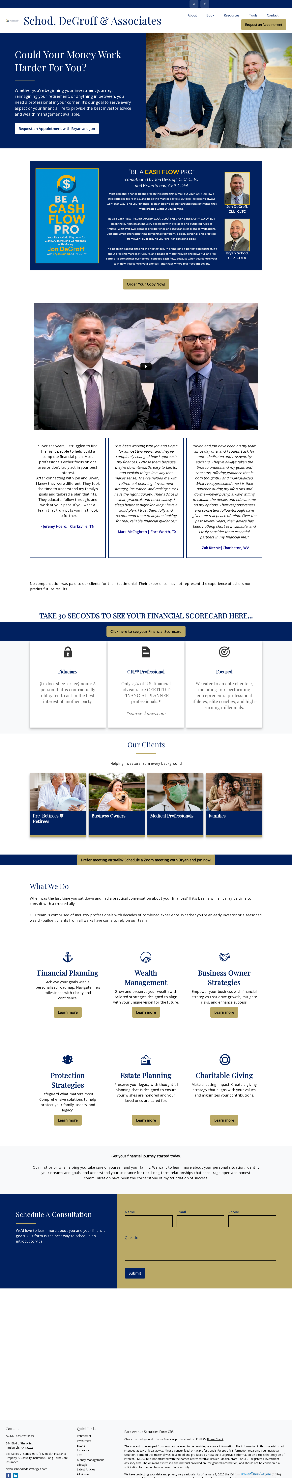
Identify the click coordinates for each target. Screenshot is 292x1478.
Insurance (83, 1450)
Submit (135, 1273)
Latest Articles (86, 1469)
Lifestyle (82, 1464)
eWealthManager (270, 4)
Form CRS (166, 1432)
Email (181, 1212)
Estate (81, 1445)
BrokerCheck (215, 1439)
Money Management (90, 1460)
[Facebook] (204, 4)
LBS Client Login (231, 4)
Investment (84, 1441)
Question (132, 1237)
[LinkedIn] (194, 4)
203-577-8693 (91, 4)
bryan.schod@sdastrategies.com (131, 4)
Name (130, 1212)
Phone (233, 1212)
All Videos (83, 1474)
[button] (192, 15)
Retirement (84, 1436)
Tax (79, 1455)
